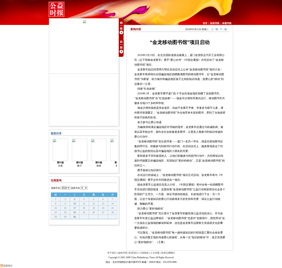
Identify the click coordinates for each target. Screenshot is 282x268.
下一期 (223, 29)
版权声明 (122, 253)
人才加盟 (154, 253)
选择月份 (75, 188)
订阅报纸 (144, 253)
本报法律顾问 (168, 253)
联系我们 (133, 253)
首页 (205, 23)
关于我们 (111, 253)
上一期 (214, 29)
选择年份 (55, 188)
